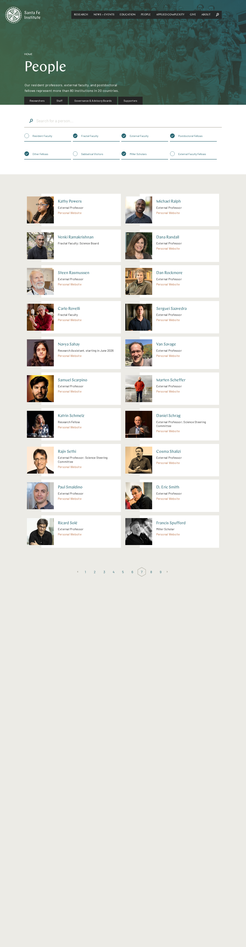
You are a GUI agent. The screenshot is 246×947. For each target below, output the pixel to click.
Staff (59, 100)
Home (28, 54)
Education (127, 14)
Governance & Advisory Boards (93, 100)
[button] (81, 15)
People (146, 14)
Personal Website (69, 213)
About (205, 14)
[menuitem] (37, 101)
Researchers (37, 100)
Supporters (130, 100)
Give (193, 14)
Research (81, 14)
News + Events (104, 14)
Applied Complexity (170, 14)
